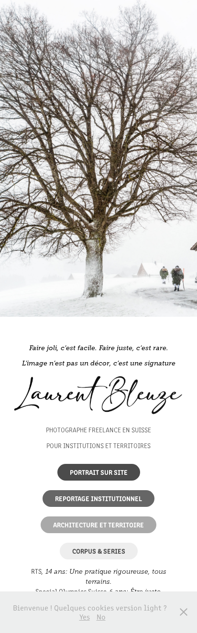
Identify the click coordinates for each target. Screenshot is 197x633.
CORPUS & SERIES (98, 551)
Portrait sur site (99, 472)
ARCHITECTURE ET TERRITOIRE (98, 524)
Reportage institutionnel (98, 498)
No (101, 617)
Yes (84, 617)
